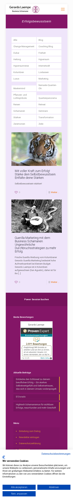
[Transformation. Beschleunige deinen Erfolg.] (24, 9)
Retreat (42, 104)
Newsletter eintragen (29, 437)
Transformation (46, 117)
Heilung (17, 59)
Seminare (43, 111)
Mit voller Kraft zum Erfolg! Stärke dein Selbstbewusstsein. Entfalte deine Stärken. (35, 174)
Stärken (17, 117)
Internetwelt (44, 66)
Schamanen (19, 111)
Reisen (16, 104)
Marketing (43, 78)
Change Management (23, 46)
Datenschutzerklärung (30, 443)
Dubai (16, 53)
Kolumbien (18, 72)
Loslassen (44, 72)
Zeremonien (19, 124)
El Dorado (21, 396)
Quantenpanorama (48, 98)
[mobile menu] (63, 9)
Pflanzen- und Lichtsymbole (20, 96)
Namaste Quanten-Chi (48, 87)
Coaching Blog (46, 46)
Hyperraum (44, 59)
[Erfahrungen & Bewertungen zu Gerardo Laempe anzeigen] (36, 359)
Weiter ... (55, 192)
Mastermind (19, 88)
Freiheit (42, 53)
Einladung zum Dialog (29, 431)
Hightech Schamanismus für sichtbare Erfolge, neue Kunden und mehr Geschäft (36, 406)
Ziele (41, 124)
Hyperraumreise (21, 66)
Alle (15, 40)
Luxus (16, 78)
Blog (41, 40)
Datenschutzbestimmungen (56, 453)
